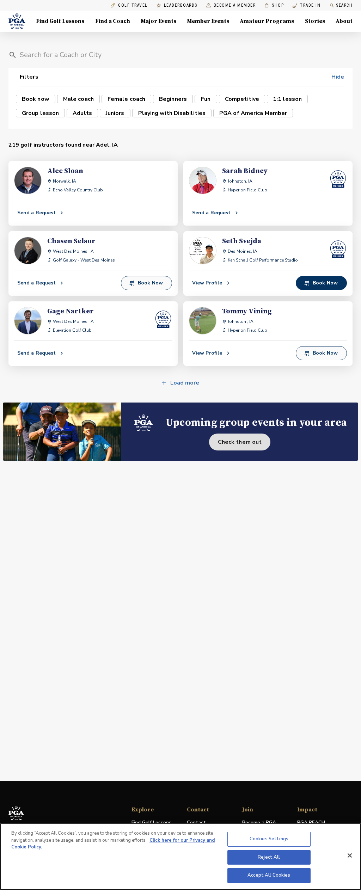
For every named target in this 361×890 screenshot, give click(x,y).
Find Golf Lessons (60, 21)
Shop (274, 5)
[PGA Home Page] (16, 21)
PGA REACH (311, 823)
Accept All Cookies (268, 875)
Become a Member (235, 5)
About (344, 21)
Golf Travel (133, 5)
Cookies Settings (269, 839)
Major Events (158, 21)
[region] (180, 856)
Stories (315, 21)
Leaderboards (180, 5)
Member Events (208, 21)
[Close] (349, 855)
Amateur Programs (267, 21)
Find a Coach (112, 21)
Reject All (269, 857)
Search (344, 5)
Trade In (306, 5)
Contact (196, 822)
